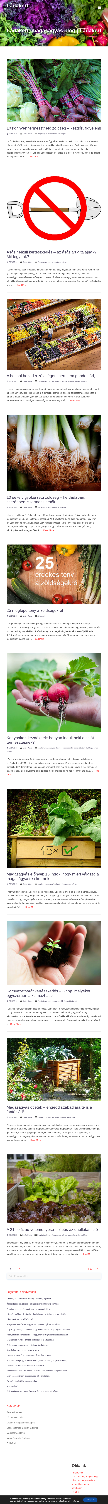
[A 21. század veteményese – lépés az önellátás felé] (54, 1189)
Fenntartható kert (44, 262)
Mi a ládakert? (12, 1386)
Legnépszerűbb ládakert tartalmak (74, 748)
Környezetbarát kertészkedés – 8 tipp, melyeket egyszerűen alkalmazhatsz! (48, 993)
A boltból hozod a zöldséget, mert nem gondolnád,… (53, 376)
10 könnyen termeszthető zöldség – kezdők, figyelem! (54, 128)
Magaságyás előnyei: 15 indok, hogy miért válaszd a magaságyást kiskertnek (38, 1329)
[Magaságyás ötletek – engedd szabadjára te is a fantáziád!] (54, 1069)
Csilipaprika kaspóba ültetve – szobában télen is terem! (29, 1355)
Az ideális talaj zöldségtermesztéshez (22, 1381)
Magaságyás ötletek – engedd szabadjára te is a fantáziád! (30, 1340)
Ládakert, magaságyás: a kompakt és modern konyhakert (83, 1484)
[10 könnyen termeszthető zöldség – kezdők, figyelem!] (54, 90)
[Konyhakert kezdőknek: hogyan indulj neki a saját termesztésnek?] (54, 692)
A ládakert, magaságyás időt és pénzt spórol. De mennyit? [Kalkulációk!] (37, 1360)
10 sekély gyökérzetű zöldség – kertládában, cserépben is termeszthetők (46, 499)
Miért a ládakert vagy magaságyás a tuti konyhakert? (28, 1376)
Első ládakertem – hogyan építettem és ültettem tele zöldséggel (32, 1391)
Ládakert (17, 5)
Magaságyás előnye (59, 262)
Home (54, 37)
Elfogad (90, 1500)
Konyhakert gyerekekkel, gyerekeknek (23, 1350)
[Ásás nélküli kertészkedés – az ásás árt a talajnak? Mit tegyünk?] (54, 208)
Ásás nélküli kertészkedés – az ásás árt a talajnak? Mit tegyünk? (33, 1304)
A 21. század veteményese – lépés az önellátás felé (52, 1229)
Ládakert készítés (44, 1117)
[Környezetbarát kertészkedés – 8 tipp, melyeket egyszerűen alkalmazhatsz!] (54, 953)
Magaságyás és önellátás (47, 134)
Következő (93, 1269)
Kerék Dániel (27, 134)
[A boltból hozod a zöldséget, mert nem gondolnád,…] (54, 334)
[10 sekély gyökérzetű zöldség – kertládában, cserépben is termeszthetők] (54, 453)
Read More (33, 157)
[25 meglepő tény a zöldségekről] (54, 574)
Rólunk (75, 1492)
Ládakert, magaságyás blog (85, 1476)
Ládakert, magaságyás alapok (49, 748)
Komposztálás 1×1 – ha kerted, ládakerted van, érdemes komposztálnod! (37, 1371)
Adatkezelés (77, 1473)
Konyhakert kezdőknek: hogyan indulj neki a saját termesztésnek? (34, 1324)
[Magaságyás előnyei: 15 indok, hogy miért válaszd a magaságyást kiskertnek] (54, 828)
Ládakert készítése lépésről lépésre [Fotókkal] (25, 1365)
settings (76, 1501)
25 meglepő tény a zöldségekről (35, 610)
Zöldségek (62, 134)
